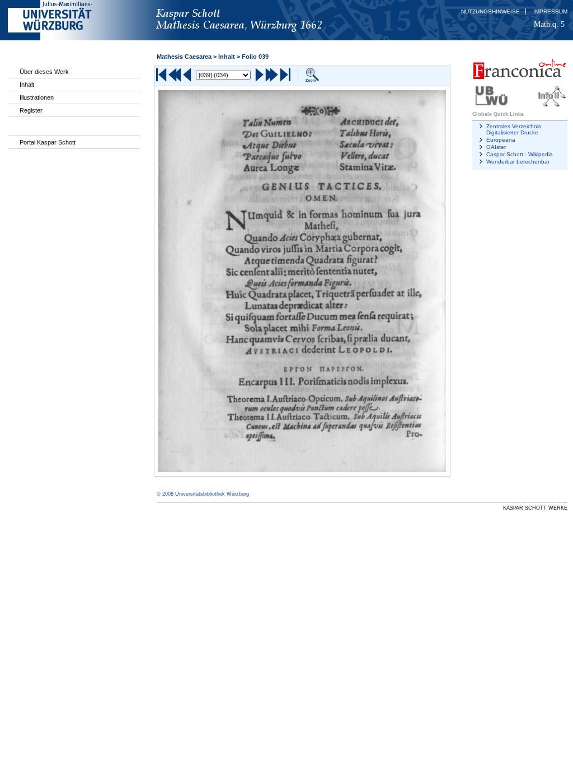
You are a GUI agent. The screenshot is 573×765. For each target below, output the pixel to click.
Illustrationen (37, 97)
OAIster (496, 147)
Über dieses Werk (44, 71)
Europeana (500, 140)
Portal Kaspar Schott (48, 142)
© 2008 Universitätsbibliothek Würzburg (203, 494)
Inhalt (27, 84)
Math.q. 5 (549, 24)
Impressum (550, 11)
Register (31, 110)
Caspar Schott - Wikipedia (519, 154)
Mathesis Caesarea (184, 56)
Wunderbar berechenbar (517, 161)
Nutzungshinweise (490, 11)
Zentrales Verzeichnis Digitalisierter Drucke (513, 129)
